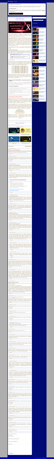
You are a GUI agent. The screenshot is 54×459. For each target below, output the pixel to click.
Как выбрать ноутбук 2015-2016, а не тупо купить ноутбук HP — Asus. (42, 74)
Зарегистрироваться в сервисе (14, 190)
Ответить (10, 153)
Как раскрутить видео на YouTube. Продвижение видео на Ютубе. (42, 92)
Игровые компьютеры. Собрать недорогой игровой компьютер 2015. (42, 53)
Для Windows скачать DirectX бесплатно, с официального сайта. (14, 134)
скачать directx (17, 124)
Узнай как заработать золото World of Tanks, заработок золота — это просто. (42, 88)
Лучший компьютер (37, 458)
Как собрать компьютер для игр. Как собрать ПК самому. (42, 57)
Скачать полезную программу (19, 113)
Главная (17, 123)
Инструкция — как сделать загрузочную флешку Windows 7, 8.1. (42, 78)
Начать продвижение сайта (16, 13)
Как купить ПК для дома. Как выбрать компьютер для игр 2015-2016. (42, 28)
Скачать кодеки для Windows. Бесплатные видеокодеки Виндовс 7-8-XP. (42, 99)
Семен (16, 433)
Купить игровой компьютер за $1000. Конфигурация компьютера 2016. (41, 39)
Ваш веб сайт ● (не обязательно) (12, 441)
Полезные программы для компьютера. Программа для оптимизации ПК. (25, 134)
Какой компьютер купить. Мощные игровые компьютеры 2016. (42, 36)
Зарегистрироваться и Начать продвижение (15, 96)
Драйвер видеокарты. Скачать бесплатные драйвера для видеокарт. (42, 67)
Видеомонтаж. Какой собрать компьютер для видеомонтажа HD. (42, 71)
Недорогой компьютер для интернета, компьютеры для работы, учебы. (42, 81)
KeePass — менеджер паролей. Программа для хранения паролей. (14, 143)
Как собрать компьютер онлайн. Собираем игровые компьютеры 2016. (42, 46)
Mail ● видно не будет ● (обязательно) (13, 438)
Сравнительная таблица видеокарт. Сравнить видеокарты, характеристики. (42, 85)
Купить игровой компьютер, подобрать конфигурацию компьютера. (42, 50)
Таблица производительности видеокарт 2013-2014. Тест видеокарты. (42, 96)
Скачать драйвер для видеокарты (20, 112)
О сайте (15, 1)
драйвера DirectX (27, 116)
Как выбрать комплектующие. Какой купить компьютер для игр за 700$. (42, 43)
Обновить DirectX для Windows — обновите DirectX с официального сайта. (26, 143)
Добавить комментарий (28, 146)
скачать (14, 124)
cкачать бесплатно (21, 123)
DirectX (20, 100)
